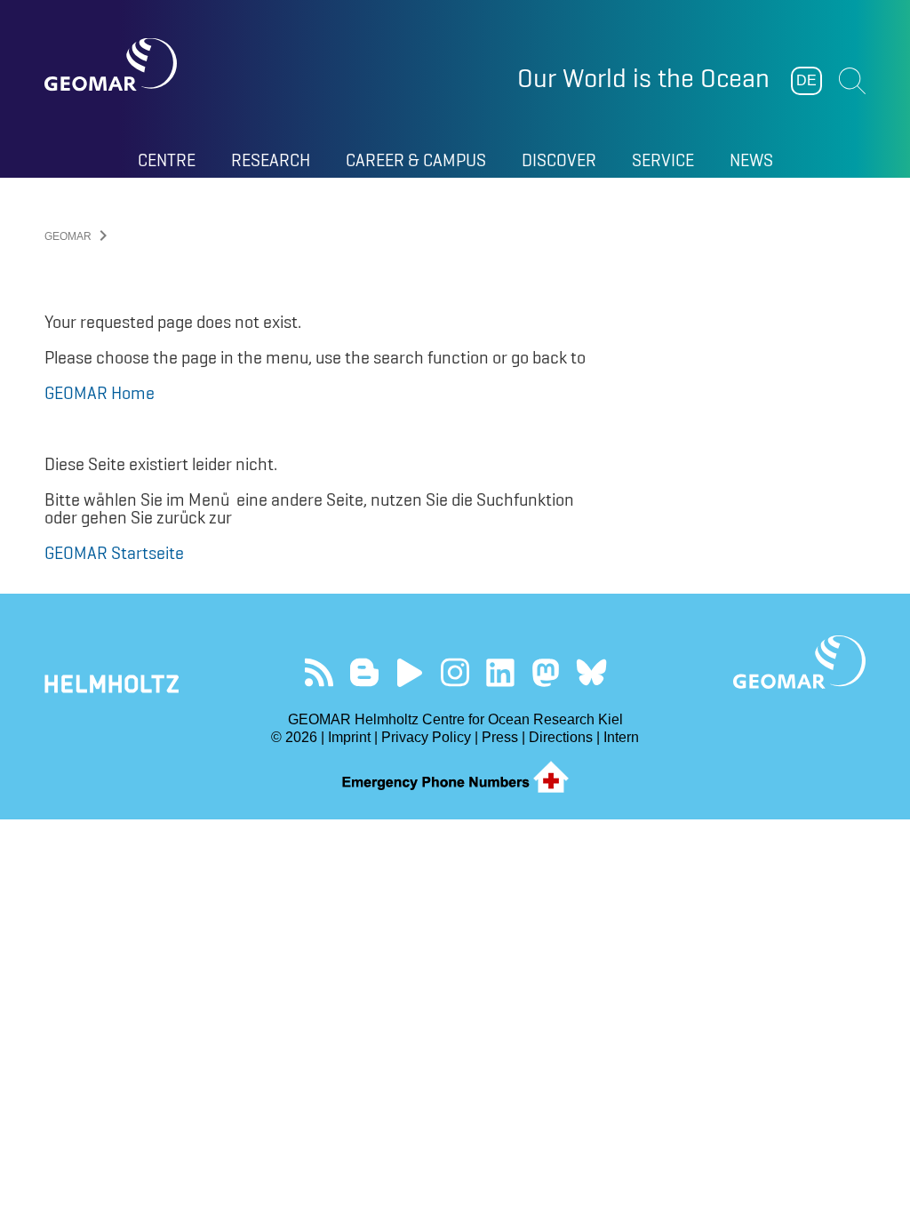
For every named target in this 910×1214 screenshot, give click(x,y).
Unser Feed (319, 672)
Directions (561, 737)
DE (806, 80)
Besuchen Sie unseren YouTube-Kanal (410, 672)
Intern (621, 737)
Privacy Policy (426, 737)
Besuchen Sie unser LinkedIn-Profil (500, 672)
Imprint (349, 737)
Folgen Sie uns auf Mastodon (546, 672)
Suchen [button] (852, 81)
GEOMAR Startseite (114, 552)
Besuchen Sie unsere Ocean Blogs (364, 672)
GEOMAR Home (99, 392)
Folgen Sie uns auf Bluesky (591, 672)
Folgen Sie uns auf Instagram (455, 672)
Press (500, 737)
